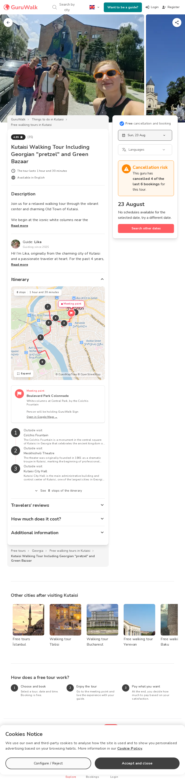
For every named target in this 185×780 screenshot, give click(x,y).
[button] (71, 313)
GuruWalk (18, 119)
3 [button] (64, 323)
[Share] (176, 22)
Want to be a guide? (122, 7)
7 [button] (48, 306)
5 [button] (41, 337)
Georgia (37, 551)
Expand (26, 373)
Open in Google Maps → (42, 417)
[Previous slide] (10, 68)
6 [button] (49, 322)
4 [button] (56, 318)
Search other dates (146, 228)
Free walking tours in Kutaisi (31, 125)
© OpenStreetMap (89, 374)
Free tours (18, 551)
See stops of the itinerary (61, 490)
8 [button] (42, 362)
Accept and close (137, 763)
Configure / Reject (48, 763)
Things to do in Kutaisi (48, 119)
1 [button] (75, 312)
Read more (19, 226)
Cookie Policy (129, 748)
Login (155, 7)
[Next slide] (174, 68)
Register (174, 7)
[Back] (8, 22)
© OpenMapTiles (66, 374)
